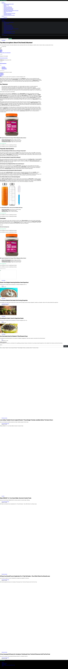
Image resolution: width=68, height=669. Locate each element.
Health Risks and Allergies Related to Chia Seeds (11, 10)
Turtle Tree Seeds (3, 0)
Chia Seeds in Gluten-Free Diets (8, 8)
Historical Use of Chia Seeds (8, 11)
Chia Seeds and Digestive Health (9, 22)
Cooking (5, 5)
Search (10, 38)
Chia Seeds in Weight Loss (8, 6)
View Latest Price (3, 143)
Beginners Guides (6, 23)
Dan (2, 339)
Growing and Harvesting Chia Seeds (9, 15)
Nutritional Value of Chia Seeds (8, 9)
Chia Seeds (4, 21)
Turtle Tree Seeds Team (3, 63)
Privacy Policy (4, 663)
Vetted (3, 2)
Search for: (1, 37)
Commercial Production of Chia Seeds (9, 13)
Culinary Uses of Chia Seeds (8, 7)
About (3, 34)
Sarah (3, 321)
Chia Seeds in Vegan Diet (7, 14)
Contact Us (5, 35)
